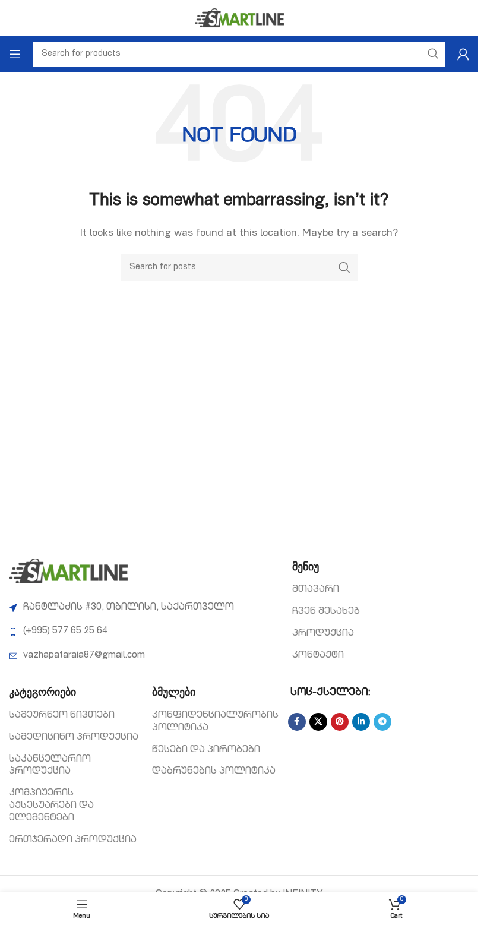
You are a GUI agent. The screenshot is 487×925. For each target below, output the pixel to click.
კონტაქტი (318, 656)
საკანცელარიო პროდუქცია (50, 766)
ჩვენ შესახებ (326, 612)
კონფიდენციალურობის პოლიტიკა (215, 722)
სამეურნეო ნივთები (62, 716)
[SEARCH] (344, 267)
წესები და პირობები (206, 750)
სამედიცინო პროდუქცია (73, 738)
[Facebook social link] (297, 722)
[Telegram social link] (382, 722)
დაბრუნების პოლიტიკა (214, 771)
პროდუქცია (323, 634)
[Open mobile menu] (15, 54)
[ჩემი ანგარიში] (463, 54)
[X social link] (318, 722)
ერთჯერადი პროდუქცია (73, 840)
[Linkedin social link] (361, 722)
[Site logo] (239, 18)
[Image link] (68, 571)
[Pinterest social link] (340, 722)
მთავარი (315, 590)
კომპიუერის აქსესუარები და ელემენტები (51, 806)
